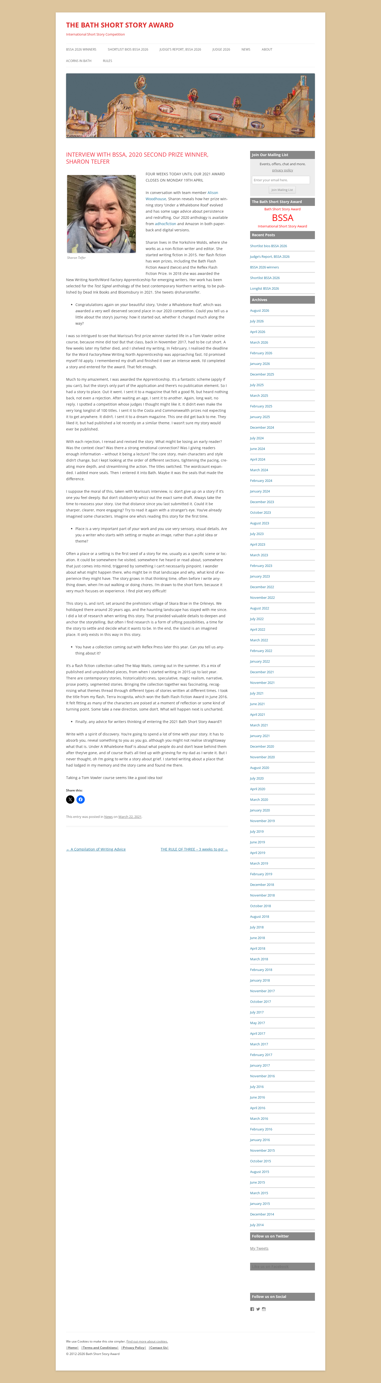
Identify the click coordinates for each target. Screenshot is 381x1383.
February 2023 (261, 565)
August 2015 (259, 1171)
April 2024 (257, 459)
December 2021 (262, 672)
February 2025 (261, 406)
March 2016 (259, 1118)
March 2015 (259, 1193)
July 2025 (257, 385)
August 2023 (259, 523)
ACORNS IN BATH (78, 61)
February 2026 (261, 353)
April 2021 (257, 714)
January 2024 (260, 491)
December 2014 (262, 1214)
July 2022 (257, 618)
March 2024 (259, 470)
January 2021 (260, 735)
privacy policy (282, 170)
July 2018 (257, 927)
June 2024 (257, 448)
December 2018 (262, 884)
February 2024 (261, 480)
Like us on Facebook (270, 1266)
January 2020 (260, 810)
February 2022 (261, 650)
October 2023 (260, 512)
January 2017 (260, 1065)
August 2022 (259, 608)
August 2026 (259, 310)
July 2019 (257, 831)
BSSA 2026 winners (81, 49)
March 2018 (259, 959)
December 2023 (262, 501)
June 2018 (257, 937)
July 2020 (257, 778)
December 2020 (262, 746)
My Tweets (259, 1248)
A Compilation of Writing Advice (96, 849)
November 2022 (262, 597)
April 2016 (257, 1108)
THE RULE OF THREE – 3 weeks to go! (194, 849)
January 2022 (260, 661)
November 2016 (262, 1076)
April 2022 (257, 629)
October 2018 (260, 906)
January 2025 (260, 416)
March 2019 (259, 863)
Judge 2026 (221, 49)
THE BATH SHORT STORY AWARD (120, 25)
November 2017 (262, 991)
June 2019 (257, 842)
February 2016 (261, 1129)
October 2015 (260, 1161)
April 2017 (257, 1033)
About (267, 49)
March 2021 (259, 725)
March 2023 (259, 555)
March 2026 (259, 342)
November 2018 (262, 895)
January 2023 (260, 576)
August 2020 (259, 767)
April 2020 (257, 789)
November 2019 (262, 820)
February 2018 (261, 969)
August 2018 (259, 916)
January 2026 (260, 363)
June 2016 (257, 1097)
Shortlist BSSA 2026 (265, 277)
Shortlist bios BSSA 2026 (128, 49)
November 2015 (262, 1150)
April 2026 (257, 331)
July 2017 (257, 1012)
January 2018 (260, 980)
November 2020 (262, 757)
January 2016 (260, 1139)
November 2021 (262, 682)
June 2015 (257, 1182)
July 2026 (257, 321)
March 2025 (259, 395)
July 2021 (257, 693)
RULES (107, 61)
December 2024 (262, 427)
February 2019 (261, 874)
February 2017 (261, 1054)
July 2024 (257, 438)
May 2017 (257, 1022)
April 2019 (257, 852)
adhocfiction (165, 223)
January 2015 (260, 1203)
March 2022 (259, 640)
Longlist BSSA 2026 (264, 288)
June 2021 (257, 703)
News (246, 49)
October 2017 (260, 1001)
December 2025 (262, 374)
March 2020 (259, 799)
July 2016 (257, 1086)
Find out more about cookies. (147, 1341)
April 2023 (257, 544)
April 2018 (257, 948)
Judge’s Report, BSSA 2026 (180, 49)
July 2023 (257, 533)
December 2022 (262, 587)
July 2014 (257, 1224)
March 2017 (259, 1044)
